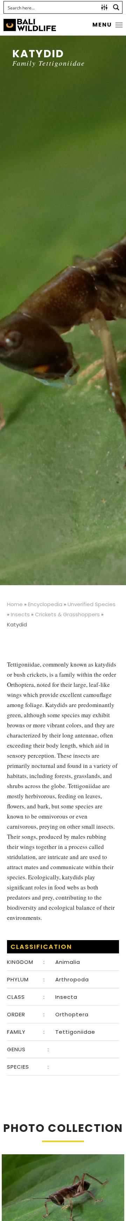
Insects (20, 614)
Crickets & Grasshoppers (67, 614)
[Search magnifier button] (116, 7)
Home (15, 604)
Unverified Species (91, 604)
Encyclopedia (45, 604)
